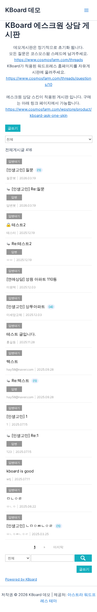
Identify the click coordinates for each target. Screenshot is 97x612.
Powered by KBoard (21, 579)
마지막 (58, 547)
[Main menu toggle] (86, 10)
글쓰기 (13, 128)
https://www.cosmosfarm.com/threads (48, 60)
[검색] (83, 558)
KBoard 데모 (23, 10)
